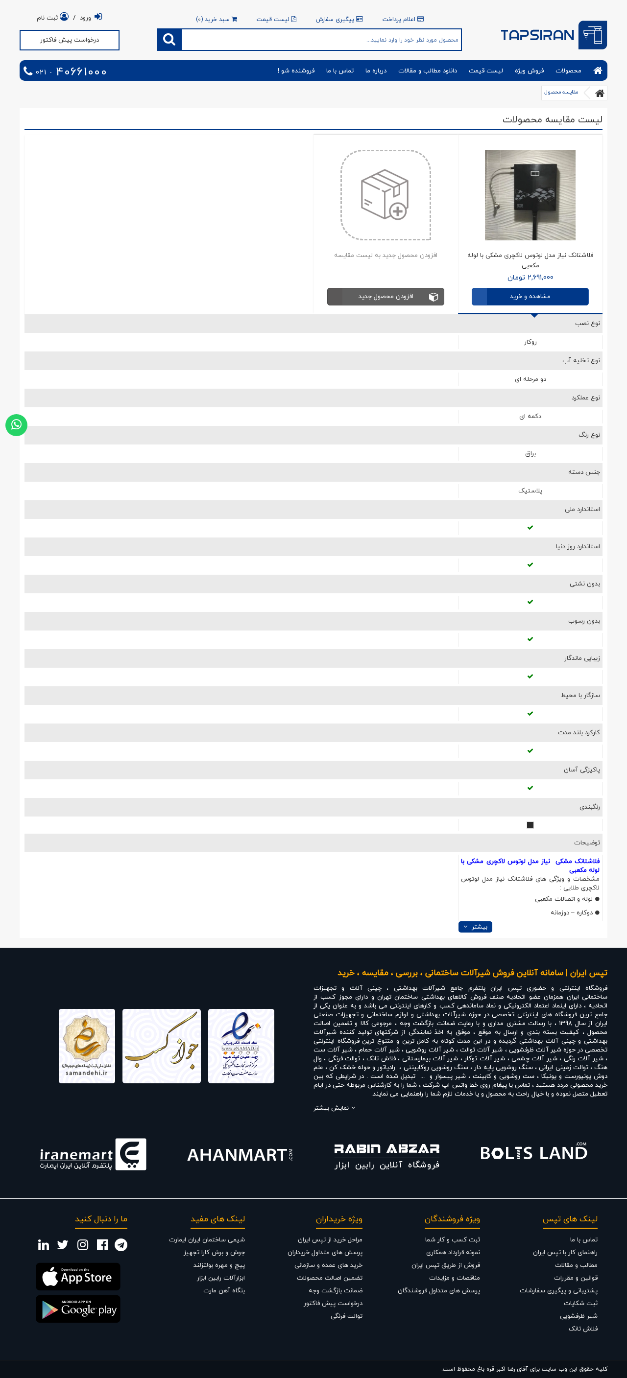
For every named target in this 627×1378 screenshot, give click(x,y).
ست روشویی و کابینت (503, 1076)
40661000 (70, 73)
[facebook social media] (102, 1247)
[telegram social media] (121, 1247)
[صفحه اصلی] (600, 93)
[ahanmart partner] (240, 1154)
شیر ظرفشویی (579, 1316)
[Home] (597, 70)
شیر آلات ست (333, 1050)
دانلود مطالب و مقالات (427, 71)
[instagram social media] (82, 1247)
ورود (85, 18)
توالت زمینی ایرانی (563, 1067)
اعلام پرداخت (400, 19)
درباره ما (375, 71)
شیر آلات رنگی (583, 1058)
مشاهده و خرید (530, 296)
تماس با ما (340, 71)
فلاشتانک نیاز (514, 879)
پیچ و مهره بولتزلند (219, 1265)
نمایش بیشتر (331, 1108)
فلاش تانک (380, 1058)
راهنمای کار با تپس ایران (565, 1252)
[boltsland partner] (533, 1154)
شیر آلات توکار (484, 1058)
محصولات (568, 71)
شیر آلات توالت (481, 1050)
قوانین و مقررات (576, 1278)
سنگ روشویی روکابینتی (436, 1067)
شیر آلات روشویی (430, 1050)
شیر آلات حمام (379, 1050)
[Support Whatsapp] (16, 425)
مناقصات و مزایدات (454, 1278)
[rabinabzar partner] (387, 1154)
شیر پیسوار (450, 1076)
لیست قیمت (274, 19)
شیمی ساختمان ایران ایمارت (207, 1240)
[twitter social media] (63, 1247)
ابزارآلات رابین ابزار (221, 1278)
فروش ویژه (529, 71)
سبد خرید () (214, 19)
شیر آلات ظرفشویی (535, 1050)
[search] (169, 39)
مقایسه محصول (561, 92)
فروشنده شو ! (296, 71)
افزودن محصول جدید (386, 296)
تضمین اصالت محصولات (329, 1278)
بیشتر (478, 927)
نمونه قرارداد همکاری (453, 1252)
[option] (93, 1154)
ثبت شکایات (581, 1303)
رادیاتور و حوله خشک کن (362, 1067)
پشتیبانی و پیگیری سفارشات (559, 1290)
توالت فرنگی (345, 1058)
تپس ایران (505, 988)
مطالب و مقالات (576, 1265)
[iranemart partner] (93, 1154)
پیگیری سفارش (336, 19)
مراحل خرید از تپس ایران (330, 1240)
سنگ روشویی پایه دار (504, 1067)
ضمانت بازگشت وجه (335, 1290)
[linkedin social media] (43, 1247)
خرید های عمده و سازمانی (328, 1265)
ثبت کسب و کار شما (452, 1240)
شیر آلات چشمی (534, 1058)
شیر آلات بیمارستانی (430, 1058)
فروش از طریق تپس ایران (445, 1265)
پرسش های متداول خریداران (325, 1252)
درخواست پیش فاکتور (69, 40)
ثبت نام (48, 18)
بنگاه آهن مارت (224, 1290)
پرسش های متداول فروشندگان (439, 1290)
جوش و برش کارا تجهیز (214, 1252)
